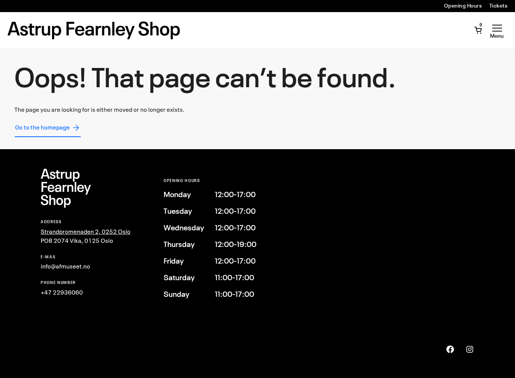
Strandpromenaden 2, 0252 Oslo (85, 231)
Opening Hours (463, 6)
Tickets (498, 6)
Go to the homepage (42, 127)
